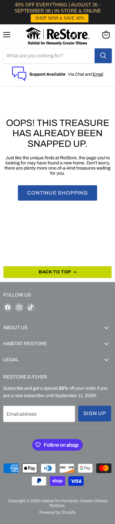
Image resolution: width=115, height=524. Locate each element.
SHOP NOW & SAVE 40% (59, 18)
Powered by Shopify (57, 512)
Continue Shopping (57, 192)
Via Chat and (80, 74)
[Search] (103, 55)
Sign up (94, 413)
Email (98, 74)
